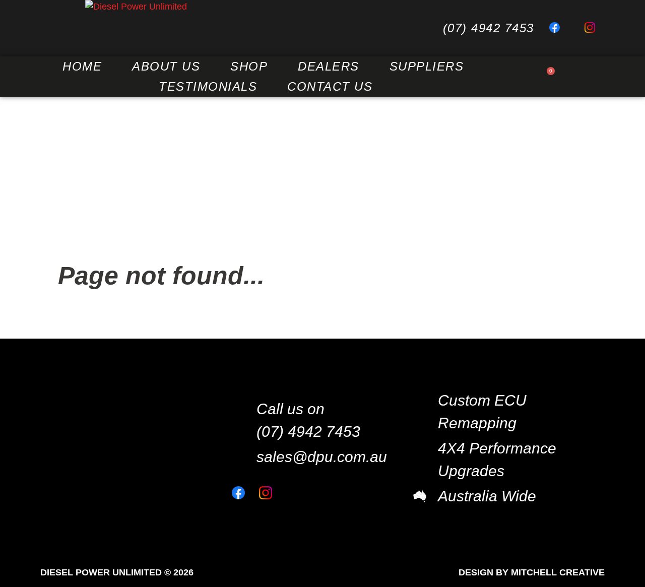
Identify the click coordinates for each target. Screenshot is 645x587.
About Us (166, 66)
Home (82, 66)
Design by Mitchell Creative (532, 572)
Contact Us (329, 86)
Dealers (328, 66)
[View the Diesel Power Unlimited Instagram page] (595, 28)
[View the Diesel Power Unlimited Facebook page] (559, 28)
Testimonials (208, 86)
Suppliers (427, 66)
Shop (249, 66)
